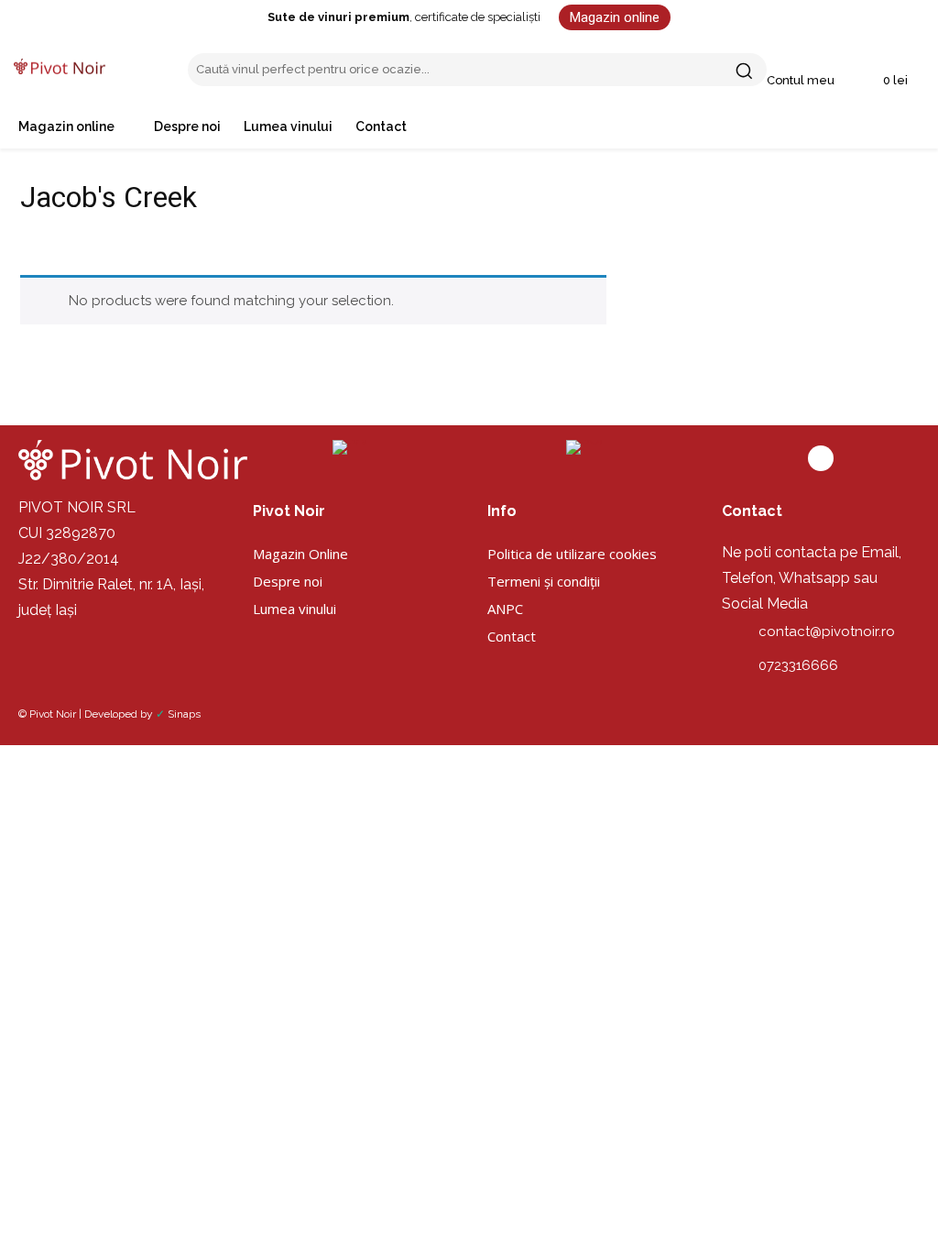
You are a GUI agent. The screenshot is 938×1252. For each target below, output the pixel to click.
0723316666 (798, 665)
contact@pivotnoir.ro (826, 631)
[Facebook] (821, 458)
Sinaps (184, 714)
